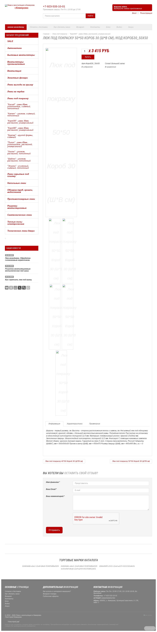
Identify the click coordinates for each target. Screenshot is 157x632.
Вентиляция (14, 71)
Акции (131, 27)
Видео (119, 27)
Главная (46, 34)
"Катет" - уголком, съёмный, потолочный (21, 114)
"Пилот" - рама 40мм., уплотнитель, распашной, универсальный (20, 144)
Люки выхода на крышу (20, 84)
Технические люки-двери (21, 231)
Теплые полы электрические (15, 223)
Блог (108, 27)
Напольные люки (16, 183)
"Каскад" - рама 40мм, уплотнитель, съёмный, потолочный (19, 106)
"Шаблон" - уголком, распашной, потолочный (19, 160)
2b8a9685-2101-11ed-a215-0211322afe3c (117, 566)
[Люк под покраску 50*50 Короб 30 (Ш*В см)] (61, 132)
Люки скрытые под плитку (18, 175)
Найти (90, 16)
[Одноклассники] (11, 288)
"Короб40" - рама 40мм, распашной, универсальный (20, 129)
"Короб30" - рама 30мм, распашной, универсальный (20, 122)
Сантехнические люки (19, 215)
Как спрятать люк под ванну (18, 280)
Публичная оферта (50, 596)
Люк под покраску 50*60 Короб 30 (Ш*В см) (131, 461)
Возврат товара (49, 594)
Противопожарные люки (21, 199)
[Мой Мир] (15, 288)
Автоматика (14, 48)
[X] (19, 288)
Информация (54, 424)
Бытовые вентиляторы (21, 55)
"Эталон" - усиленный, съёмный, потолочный (18, 167)
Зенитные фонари (17, 78)
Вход (134, 13)
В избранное (87, 67)
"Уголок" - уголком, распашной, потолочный (19, 152)
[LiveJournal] (24, 288)
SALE (10, 41)
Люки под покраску (18, 98)
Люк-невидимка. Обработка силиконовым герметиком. (18, 259)
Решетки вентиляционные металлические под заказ (18, 270)
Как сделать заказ (62, 27)
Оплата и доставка (39, 27)
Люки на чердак (15, 91)
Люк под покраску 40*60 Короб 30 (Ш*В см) (64, 461)
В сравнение (110, 67)
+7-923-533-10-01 (54, 6)
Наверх (150, 628)
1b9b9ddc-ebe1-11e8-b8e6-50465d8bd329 (79, 566)
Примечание (94, 424)
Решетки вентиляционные (17, 207)
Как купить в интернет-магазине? (57, 591)
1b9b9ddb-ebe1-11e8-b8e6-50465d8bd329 (40, 566)
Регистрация (146, 13)
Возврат (80, 27)
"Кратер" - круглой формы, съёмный (20, 136)
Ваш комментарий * (55, 496)
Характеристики (74, 424)
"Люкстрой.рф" (13, 622)
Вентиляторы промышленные (16, 63)
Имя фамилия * (53, 482)
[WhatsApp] (28, 288)
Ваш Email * (51, 489)
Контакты (95, 27)
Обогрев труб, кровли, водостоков (20, 191)
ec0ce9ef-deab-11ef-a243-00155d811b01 (78, 569)
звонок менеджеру (15, 27)
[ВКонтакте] (7, 288)
